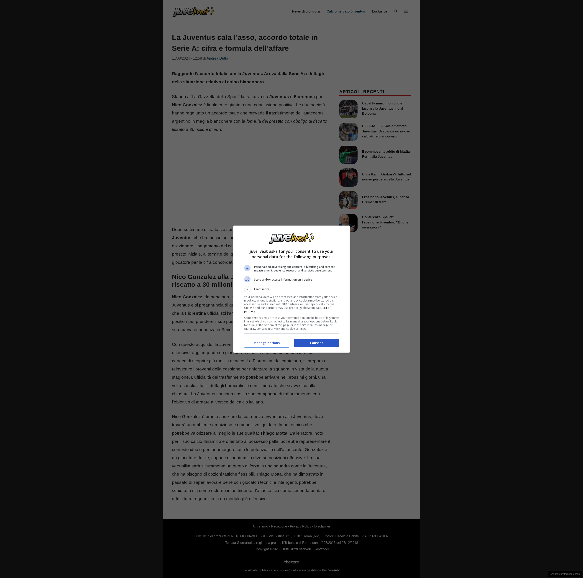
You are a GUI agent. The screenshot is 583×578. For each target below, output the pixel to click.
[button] (291, 289)
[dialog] (291, 289)
